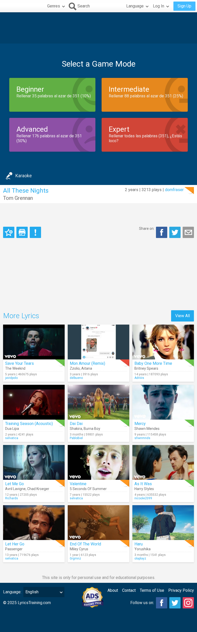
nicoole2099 (143, 498)
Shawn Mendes (147, 429)
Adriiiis (139, 378)
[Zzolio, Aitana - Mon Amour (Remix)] (98, 342)
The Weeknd (15, 368)
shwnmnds (142, 438)
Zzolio (75, 368)
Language (135, 6)
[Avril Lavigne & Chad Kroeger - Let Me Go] (34, 462)
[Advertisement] (98, 27)
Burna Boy (92, 429)
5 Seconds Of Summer (88, 489)
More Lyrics (21, 316)
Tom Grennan (18, 198)
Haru (138, 544)
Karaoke (23, 175)
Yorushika (142, 549)
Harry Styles (144, 489)
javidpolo (11, 378)
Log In (158, 6)
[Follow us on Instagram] (188, 602)
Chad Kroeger (38, 489)
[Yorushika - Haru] (163, 522)
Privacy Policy (181, 590)
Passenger (14, 549)
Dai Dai (76, 423)
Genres (53, 6)
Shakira (76, 429)
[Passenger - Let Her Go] (34, 522)
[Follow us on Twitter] (175, 602)
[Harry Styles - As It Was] (163, 462)
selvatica (11, 438)
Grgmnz (75, 558)
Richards (11, 498)
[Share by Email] (188, 232)
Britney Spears (146, 368)
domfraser (174, 189)
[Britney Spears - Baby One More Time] (163, 342)
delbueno (76, 378)
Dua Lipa (12, 429)
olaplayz (140, 558)
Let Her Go (14, 544)
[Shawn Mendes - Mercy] (163, 402)
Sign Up (184, 6)
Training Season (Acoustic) (29, 423)
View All (182, 315)
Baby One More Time (153, 363)
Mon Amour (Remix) (87, 363)
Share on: (146, 228)
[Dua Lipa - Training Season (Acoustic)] (34, 402)
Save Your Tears (19, 363)
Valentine (78, 483)
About (112, 590)
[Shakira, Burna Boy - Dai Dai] (98, 402)
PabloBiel (76, 438)
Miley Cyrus (79, 549)
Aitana (86, 368)
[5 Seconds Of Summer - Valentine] (98, 462)
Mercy (140, 423)
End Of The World (85, 544)
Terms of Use (152, 590)
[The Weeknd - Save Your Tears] (34, 342)
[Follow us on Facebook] (161, 602)
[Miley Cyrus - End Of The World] (98, 522)
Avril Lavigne (15, 489)
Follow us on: (142, 602)
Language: (12, 591)
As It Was (143, 483)
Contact (129, 590)
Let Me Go (14, 483)
